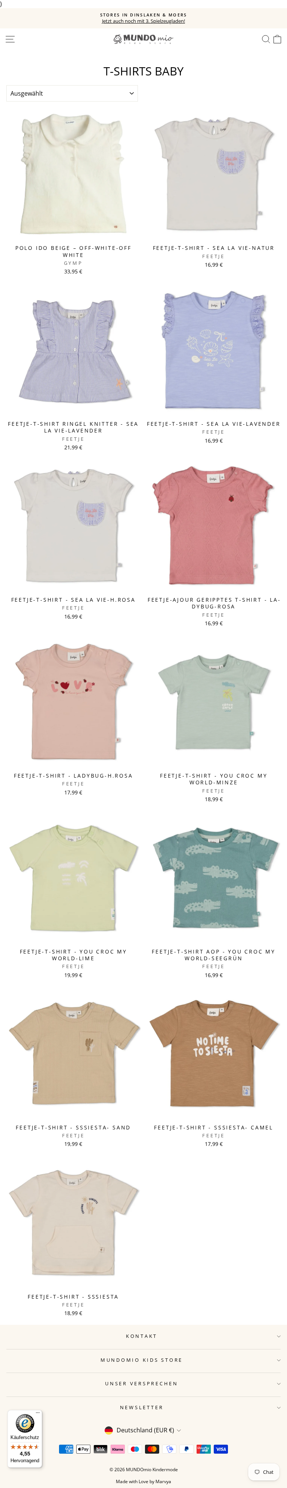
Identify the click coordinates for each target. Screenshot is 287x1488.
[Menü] (37, 1414)
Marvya (163, 1481)
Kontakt (141, 1336)
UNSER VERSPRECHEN (141, 1383)
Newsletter (142, 1407)
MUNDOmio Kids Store (142, 1360)
